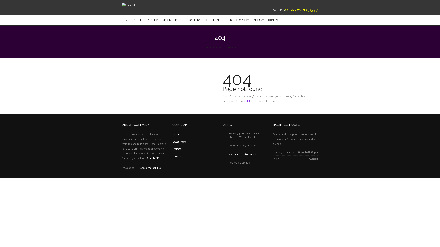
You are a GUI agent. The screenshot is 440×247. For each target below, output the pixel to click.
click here (248, 101)
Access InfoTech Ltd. (150, 168)
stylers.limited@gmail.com (243, 154)
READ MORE (153, 158)
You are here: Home (212, 47)
